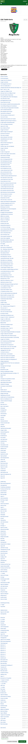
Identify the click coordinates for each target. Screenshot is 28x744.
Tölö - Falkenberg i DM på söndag (7, 249)
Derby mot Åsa (3, 505)
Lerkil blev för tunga (4, 547)
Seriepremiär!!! (3, 624)
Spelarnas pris (3, 657)
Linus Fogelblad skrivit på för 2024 (7, 184)
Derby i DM (3, 476)
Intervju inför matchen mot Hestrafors (8, 357)
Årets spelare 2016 (4, 659)
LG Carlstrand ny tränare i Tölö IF (7, 291)
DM (1, 387)
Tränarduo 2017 (3, 667)
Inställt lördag (3, 481)
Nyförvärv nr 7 (3, 645)
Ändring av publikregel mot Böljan (7, 371)
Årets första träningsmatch (6, 483)
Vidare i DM (3, 459)
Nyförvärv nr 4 (3, 650)
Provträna (2, 402)
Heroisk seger (3, 450)
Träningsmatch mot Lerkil (5, 549)
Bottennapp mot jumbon (5, 206)
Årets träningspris (4, 661)
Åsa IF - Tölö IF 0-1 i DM (5, 89)
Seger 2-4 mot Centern (5, 716)
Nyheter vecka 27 (4, 389)
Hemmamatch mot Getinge (6, 696)
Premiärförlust (3, 452)
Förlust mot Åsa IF (4, 140)
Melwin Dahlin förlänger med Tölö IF (7, 276)
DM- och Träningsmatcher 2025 (6, 159)
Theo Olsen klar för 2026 (5, 98)
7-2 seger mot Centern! (5, 679)
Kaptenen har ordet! (4, 454)
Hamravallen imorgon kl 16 (5, 320)
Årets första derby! (4, 724)
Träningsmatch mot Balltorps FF (7, 665)
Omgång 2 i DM (3, 556)
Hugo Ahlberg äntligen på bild (6, 241)
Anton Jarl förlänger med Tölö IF (7, 265)
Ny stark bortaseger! (4, 446)
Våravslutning (3, 520)
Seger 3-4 (2, 496)
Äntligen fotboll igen (4, 393)
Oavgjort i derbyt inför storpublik (7, 333)
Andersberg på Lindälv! (5, 578)
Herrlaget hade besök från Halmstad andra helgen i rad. (11, 87)
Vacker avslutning (4, 569)
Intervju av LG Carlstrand (5, 219)
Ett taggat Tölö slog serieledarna (7, 212)
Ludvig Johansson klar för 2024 (6, 170)
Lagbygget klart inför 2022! (6, 350)
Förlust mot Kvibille (4, 698)
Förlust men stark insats (5, 422)
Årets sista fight (3, 494)
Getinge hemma (3, 509)
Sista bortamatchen (4, 498)
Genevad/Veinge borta (5, 432)
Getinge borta (3, 531)
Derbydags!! (3, 408)
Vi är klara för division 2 (5, 352)
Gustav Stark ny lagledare (5, 238)
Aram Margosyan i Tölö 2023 (6, 256)
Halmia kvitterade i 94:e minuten (6, 137)
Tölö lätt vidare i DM (4, 221)
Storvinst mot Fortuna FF (5, 133)
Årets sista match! (4, 571)
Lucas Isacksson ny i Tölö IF (6, 287)
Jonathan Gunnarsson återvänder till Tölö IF (9, 175)
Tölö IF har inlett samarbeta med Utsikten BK (9, 293)
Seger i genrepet (4, 455)
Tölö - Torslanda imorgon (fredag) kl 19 (8, 306)
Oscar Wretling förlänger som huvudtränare (9, 105)
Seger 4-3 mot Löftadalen (5, 639)
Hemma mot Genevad (5, 503)
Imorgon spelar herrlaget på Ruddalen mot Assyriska (10, 331)
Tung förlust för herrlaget (5, 330)
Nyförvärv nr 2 (3, 654)
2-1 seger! (2, 604)
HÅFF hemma (3, 720)
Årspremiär (3, 562)
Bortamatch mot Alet (4, 369)
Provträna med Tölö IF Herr (5, 488)
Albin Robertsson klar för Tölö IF (7, 262)
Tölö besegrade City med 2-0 (6, 83)
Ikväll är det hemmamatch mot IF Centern (8, 118)
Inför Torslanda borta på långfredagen (8, 341)
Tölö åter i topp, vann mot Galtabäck (7, 146)
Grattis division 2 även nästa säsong (7, 296)
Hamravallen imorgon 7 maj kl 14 (7, 328)
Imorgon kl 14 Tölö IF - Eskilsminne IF (7, 317)
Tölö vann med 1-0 (4, 307)
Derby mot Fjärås (4, 599)
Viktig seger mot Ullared (5, 326)
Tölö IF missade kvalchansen (6, 109)
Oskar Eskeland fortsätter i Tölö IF (7, 263)
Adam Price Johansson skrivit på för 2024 (8, 183)
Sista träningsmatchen (5, 457)
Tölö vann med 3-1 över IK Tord (6, 199)
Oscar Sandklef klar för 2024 (6, 168)
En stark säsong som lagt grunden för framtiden (10, 107)
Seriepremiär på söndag (5, 157)
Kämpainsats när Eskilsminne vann (7, 315)
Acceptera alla (22, 741)
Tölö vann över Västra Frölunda (6, 311)
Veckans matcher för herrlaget (6, 400)
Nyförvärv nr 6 (3, 646)
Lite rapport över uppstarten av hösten (8, 378)
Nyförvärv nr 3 (3, 652)
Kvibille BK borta (4, 441)
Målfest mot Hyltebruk (5, 709)
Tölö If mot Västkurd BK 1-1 (6, 85)
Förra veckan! (3, 437)
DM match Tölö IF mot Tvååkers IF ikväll (8, 93)
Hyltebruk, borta (4, 674)
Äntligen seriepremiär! (5, 361)
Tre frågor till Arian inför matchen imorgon (8, 335)
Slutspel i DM (3, 461)
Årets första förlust (4, 463)
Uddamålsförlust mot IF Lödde (6, 139)
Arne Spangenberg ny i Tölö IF (6, 274)
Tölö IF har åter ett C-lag (5, 234)
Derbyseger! (3, 514)
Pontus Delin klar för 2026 (5, 102)
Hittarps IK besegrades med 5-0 (6, 205)
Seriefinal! (2, 424)
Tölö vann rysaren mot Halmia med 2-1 (8, 115)
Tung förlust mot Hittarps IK (6, 113)
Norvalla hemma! (4, 435)
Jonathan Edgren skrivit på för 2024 (7, 186)
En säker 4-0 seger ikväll (5, 151)
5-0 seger (2, 501)
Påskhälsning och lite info (5, 395)
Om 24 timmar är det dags (5, 227)
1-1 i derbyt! (3, 573)
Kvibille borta (3, 700)
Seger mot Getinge (4, 694)
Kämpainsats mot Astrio (5, 197)
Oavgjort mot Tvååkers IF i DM (6, 91)
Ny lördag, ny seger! (4, 499)
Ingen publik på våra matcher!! (6, 382)
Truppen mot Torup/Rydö (5, 714)
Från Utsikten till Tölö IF (5, 252)
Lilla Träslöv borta (7, 19)
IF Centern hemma (4, 681)
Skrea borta (3, 617)
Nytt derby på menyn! (4, 516)
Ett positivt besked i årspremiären (7, 94)
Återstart (2, 703)
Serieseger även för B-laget (6, 365)
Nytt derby (2, 538)
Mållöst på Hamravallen (5, 210)
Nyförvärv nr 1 (3, 656)
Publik (2, 376)
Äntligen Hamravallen (4, 536)
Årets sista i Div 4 (4, 404)
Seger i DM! (3, 545)
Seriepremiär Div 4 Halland (5, 544)
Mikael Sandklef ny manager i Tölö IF (7, 295)
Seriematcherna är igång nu (6, 391)
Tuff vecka (2, 443)
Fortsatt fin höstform (4, 672)
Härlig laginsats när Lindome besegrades (8, 208)
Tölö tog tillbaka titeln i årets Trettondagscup (9, 96)
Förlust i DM (3, 150)
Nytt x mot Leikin (4, 510)
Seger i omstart (3, 701)
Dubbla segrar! (3, 628)
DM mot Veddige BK (4, 635)
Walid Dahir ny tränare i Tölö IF (6, 282)
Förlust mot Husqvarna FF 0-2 (6, 342)
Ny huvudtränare (4, 490)
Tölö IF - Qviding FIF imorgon (6, 195)
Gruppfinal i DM (3, 632)
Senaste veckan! (4, 597)
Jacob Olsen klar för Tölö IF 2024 (7, 179)
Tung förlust (3, 606)
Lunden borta (3, 468)
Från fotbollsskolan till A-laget (6, 161)
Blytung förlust (3, 322)
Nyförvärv (2, 419)
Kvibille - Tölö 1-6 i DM (5, 245)
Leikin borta (3, 512)
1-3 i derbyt (3, 687)
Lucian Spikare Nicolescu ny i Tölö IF (7, 271)
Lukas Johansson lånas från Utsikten (7, 229)
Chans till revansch (4, 553)
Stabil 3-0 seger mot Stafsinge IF (7, 131)
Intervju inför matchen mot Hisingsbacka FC (9, 359)
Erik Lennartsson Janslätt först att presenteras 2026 (10, 104)
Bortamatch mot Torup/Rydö (6, 678)
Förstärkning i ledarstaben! (6, 487)
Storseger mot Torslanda (5, 304)
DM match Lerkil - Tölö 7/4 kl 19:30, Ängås (8, 346)
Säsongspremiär (4, 485)
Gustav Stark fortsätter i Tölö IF (6, 289)
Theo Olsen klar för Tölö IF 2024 (6, 177)
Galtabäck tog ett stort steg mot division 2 (8, 120)
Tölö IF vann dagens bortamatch (7, 124)
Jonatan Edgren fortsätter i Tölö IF (7, 267)
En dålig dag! (3, 690)
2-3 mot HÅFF (3, 718)
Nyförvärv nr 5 (3, 648)
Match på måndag (4, 711)
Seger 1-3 (2, 676)
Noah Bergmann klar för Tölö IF (6, 173)
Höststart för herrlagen (5, 384)
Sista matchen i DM (4, 472)
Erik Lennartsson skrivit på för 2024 (7, 190)
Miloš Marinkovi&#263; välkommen (7, 240)
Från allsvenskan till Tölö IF (5, 254)
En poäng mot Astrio (4, 313)
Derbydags (3, 540)
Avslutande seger (4, 705)
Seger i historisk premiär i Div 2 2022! (7, 348)
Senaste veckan (3, 492)
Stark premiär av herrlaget (5, 155)
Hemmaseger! (3, 433)
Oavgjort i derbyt (4, 302)
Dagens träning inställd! (5, 566)
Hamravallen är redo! (4, 444)
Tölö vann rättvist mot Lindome (6, 194)
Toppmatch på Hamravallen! (6, 428)
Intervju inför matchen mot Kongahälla (8, 355)
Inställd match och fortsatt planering (7, 397)
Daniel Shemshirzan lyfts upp (6, 162)
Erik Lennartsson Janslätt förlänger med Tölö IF (9, 269)
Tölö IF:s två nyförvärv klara (6, 232)
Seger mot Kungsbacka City (6, 474)
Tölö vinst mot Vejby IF (5, 135)
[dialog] (14, 736)
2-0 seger (2, 523)
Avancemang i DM (4, 551)
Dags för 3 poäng (4, 527)
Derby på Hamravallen (5, 529)
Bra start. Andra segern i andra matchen (8, 153)
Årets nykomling (4, 663)
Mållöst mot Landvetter (5, 216)
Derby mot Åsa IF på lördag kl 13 (7, 142)
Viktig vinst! (3, 426)
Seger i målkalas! (4, 713)
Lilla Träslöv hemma (4, 586)
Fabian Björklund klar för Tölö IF (6, 230)
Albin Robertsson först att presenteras (8, 192)
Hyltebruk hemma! (4, 610)
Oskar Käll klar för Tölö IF (5, 164)
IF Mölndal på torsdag (5, 630)
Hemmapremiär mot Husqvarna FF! (7, 344)
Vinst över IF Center (4, 116)
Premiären (2, 623)
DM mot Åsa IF (3, 533)
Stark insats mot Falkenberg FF (6, 247)
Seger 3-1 (2, 507)
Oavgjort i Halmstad (4, 148)
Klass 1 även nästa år (4, 406)
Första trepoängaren (4, 78)
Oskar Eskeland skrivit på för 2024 (7, 188)
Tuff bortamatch (4, 413)
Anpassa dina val (4, 738)
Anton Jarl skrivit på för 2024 (6, 172)
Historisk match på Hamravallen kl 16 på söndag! (10, 337)
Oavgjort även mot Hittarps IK (6, 80)
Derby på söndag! (4, 591)
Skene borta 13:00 (4, 465)
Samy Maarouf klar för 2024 (6, 166)
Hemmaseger (3, 415)
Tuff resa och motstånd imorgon (7, 324)
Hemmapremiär (3, 542)
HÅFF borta (3, 685)
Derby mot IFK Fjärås (4, 575)
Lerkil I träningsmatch (5, 626)
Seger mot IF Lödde (4, 126)
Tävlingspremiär (3, 560)
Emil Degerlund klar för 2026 (6, 100)
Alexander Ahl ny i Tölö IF (5, 278)
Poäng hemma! (3, 534)
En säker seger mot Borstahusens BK (7, 122)
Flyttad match (3, 375)
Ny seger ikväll (3, 300)
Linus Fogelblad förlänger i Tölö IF (7, 285)
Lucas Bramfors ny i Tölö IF (6, 273)
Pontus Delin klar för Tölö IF (6, 181)
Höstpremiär (3, 589)
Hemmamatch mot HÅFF (5, 582)
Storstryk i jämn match (5, 223)
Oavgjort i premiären (4, 82)
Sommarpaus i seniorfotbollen (6, 386)
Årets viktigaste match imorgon (6, 111)
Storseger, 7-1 (3, 525)
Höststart (2, 417)
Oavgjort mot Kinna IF (5, 129)
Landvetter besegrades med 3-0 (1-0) (7, 203)
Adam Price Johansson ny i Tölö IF (7, 280)
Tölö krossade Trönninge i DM (6, 236)
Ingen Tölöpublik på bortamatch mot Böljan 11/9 (10, 373)
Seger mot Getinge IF (4, 593)
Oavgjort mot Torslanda (5, 339)
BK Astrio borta (3, 692)
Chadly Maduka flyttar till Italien (6, 298)
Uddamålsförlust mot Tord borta (7, 214)
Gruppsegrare (3, 470)
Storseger (2, 577)
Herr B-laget (3, 367)
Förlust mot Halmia (4, 76)
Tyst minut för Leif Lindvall (5, 380)
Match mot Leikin (4, 588)
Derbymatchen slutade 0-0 (5, 225)
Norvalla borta (3, 411)
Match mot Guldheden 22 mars (6, 398)
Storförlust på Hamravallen (6, 309)
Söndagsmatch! (4, 409)
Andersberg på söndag (5, 602)
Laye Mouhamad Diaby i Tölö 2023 (7, 258)
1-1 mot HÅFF (3, 580)
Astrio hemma (3, 727)
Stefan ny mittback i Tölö (5, 251)
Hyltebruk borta (3, 448)
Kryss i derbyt (3, 722)
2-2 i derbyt (3, 619)
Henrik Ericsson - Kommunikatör (7, 353)
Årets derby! (3, 689)
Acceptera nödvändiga (12, 741)
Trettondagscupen (4, 643)
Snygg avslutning (4, 668)
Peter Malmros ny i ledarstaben (6, 260)
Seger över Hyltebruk (4, 584)
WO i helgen (3, 243)
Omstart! (2, 518)
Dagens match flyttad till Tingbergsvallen (8, 201)
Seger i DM (3, 477)
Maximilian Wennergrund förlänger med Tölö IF (9, 284)
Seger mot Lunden (4, 466)
